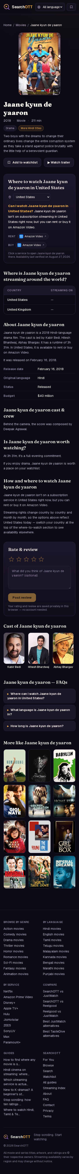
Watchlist (49, 1077)
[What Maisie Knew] (15, 836)
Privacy (48, 1111)
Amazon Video (34, 236)
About (47, 1094)
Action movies (14, 929)
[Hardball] (15, 872)
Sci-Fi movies (13, 963)
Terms (47, 1116)
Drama (10, 128)
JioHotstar (11, 1020)
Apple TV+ (11, 1008)
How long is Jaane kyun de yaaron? (35, 726)
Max (6, 1037)
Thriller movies (14, 946)
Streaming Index (54, 1088)
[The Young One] (39, 836)
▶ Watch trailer (59, 162)
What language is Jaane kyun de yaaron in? (38, 712)
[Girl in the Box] (64, 836)
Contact (48, 1105)
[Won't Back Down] (39, 872)
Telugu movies (53, 946)
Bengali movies (54, 963)
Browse (48, 1065)
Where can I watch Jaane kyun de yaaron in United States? (34, 696)
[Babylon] (64, 765)
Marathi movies (53, 968)
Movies (21, 25)
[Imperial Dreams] (64, 872)
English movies (53, 934)
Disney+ (9, 1003)
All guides (50, 1082)
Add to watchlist (25, 162)
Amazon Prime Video (18, 997)
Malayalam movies (56, 951)
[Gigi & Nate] (15, 801)
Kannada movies (55, 957)
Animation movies (16, 974)
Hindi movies (52, 929)
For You (48, 1060)
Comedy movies (15, 934)
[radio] (11, 559)
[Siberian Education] (39, 801)
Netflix (8, 991)
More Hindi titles (31, 128)
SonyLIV (9, 1031)
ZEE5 (7, 1025)
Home (8, 25)
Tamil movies (52, 940)
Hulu (7, 1014)
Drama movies (14, 940)
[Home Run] (64, 801)
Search (48, 1071)
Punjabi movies (54, 974)
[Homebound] (15, 765)
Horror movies (13, 951)
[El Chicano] (39, 765)
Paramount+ (12, 1042)
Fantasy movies (15, 968)
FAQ (46, 1099)
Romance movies (16, 957)
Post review (22, 598)
